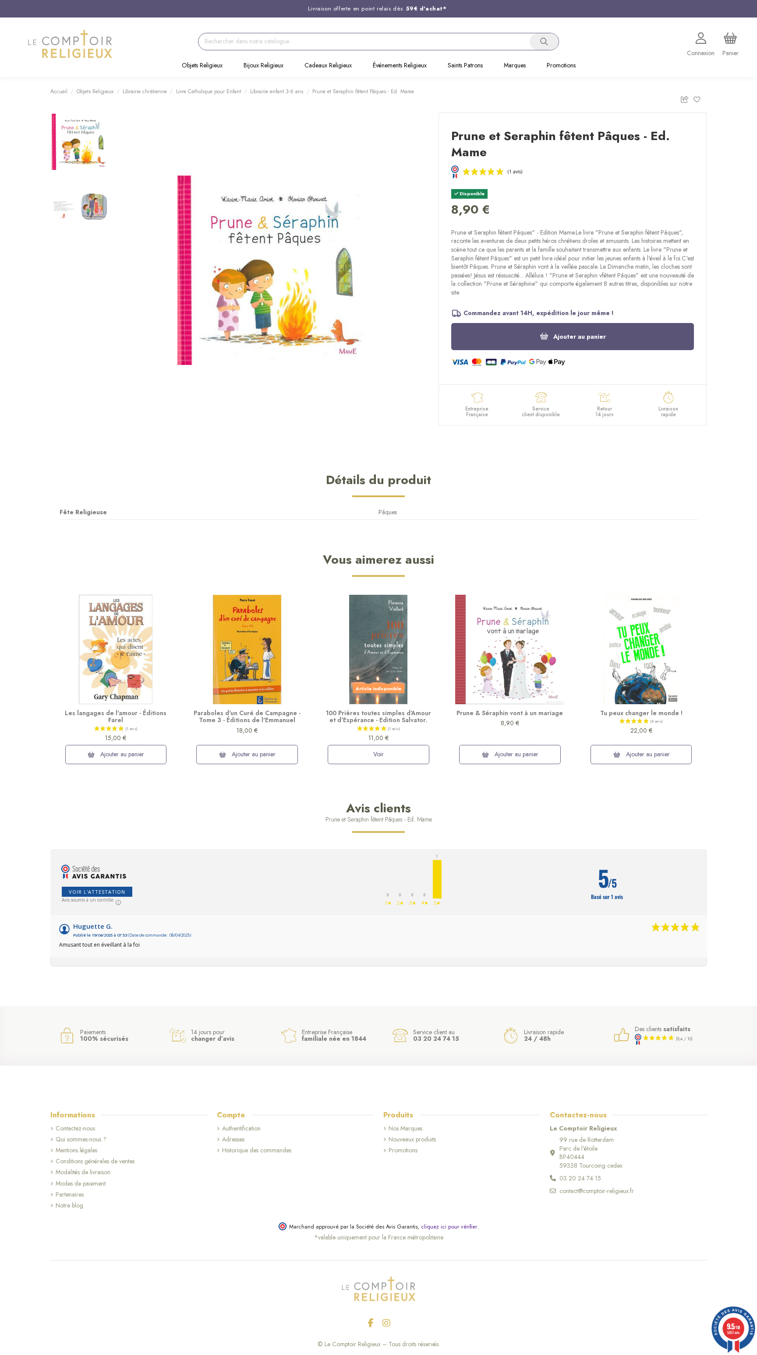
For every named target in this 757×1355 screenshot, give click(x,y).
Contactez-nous (75, 1128)
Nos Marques (405, 1128)
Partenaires (70, 1194)
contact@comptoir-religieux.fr (596, 1191)
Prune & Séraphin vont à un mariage (509, 713)
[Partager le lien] (686, 98)
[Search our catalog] (544, 41)
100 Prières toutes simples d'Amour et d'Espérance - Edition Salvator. (378, 717)
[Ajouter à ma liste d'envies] (700, 98)
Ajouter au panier (579, 336)
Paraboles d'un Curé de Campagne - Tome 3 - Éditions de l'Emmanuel (247, 717)
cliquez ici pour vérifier (449, 1227)
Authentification (241, 1128)
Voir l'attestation (97, 891)
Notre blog (69, 1205)
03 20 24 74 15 (580, 1178)
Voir (378, 754)
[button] (202, 66)
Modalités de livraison (83, 1172)
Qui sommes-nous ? (81, 1139)
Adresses (233, 1139)
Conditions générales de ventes (95, 1161)
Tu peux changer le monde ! (641, 713)
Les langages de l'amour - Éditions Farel (115, 717)
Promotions (403, 1150)
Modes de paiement (81, 1183)
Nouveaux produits (412, 1139)
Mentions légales (76, 1150)
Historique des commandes (256, 1150)
